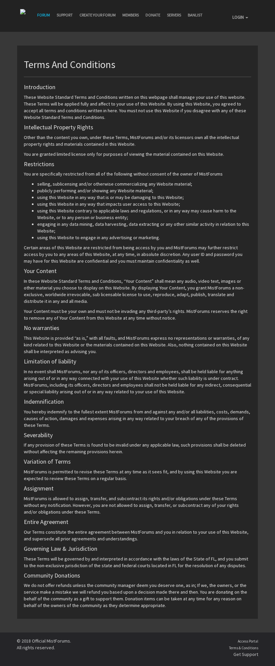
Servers (174, 14)
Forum (43, 14)
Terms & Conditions (243, 648)
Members (130, 14)
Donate (153, 14)
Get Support (245, 654)
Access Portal (248, 641)
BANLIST (195, 14)
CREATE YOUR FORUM (97, 14)
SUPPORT (65, 14)
